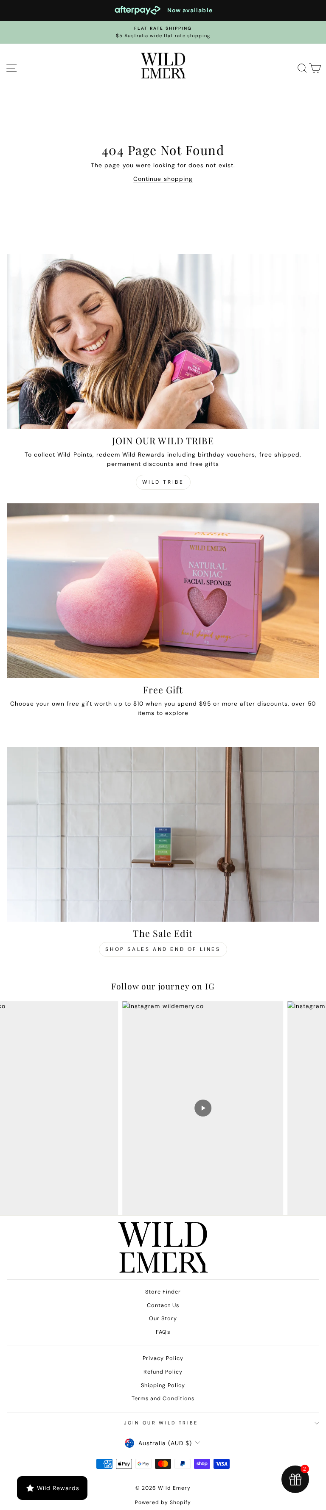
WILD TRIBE (163, 482)
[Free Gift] (163, 590)
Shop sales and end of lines (162, 949)
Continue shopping (163, 179)
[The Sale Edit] (163, 834)
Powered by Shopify (163, 1502)
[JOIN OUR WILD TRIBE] (163, 341)
